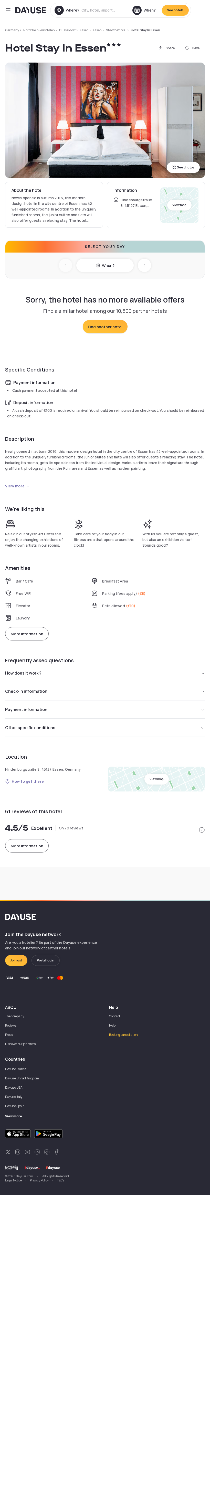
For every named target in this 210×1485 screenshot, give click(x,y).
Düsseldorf (67, 30)
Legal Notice (13, 1180)
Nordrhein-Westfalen (39, 30)
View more (15, 486)
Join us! (16, 960)
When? (108, 265)
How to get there (28, 781)
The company (14, 1016)
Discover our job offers (20, 1044)
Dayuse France (15, 1069)
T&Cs (60, 1180)
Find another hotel (105, 326)
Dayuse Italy (13, 1097)
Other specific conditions (30, 727)
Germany (12, 30)
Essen (84, 30)
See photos (186, 167)
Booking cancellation (123, 1034)
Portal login (45, 960)
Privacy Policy (39, 1180)
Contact (114, 1016)
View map (179, 205)
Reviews (10, 1025)
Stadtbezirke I (116, 30)
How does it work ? (23, 673)
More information (26, 634)
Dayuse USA (14, 1087)
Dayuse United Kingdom (22, 1078)
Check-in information (26, 691)
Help (112, 1025)
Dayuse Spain (15, 1106)
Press (9, 1034)
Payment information (26, 709)
